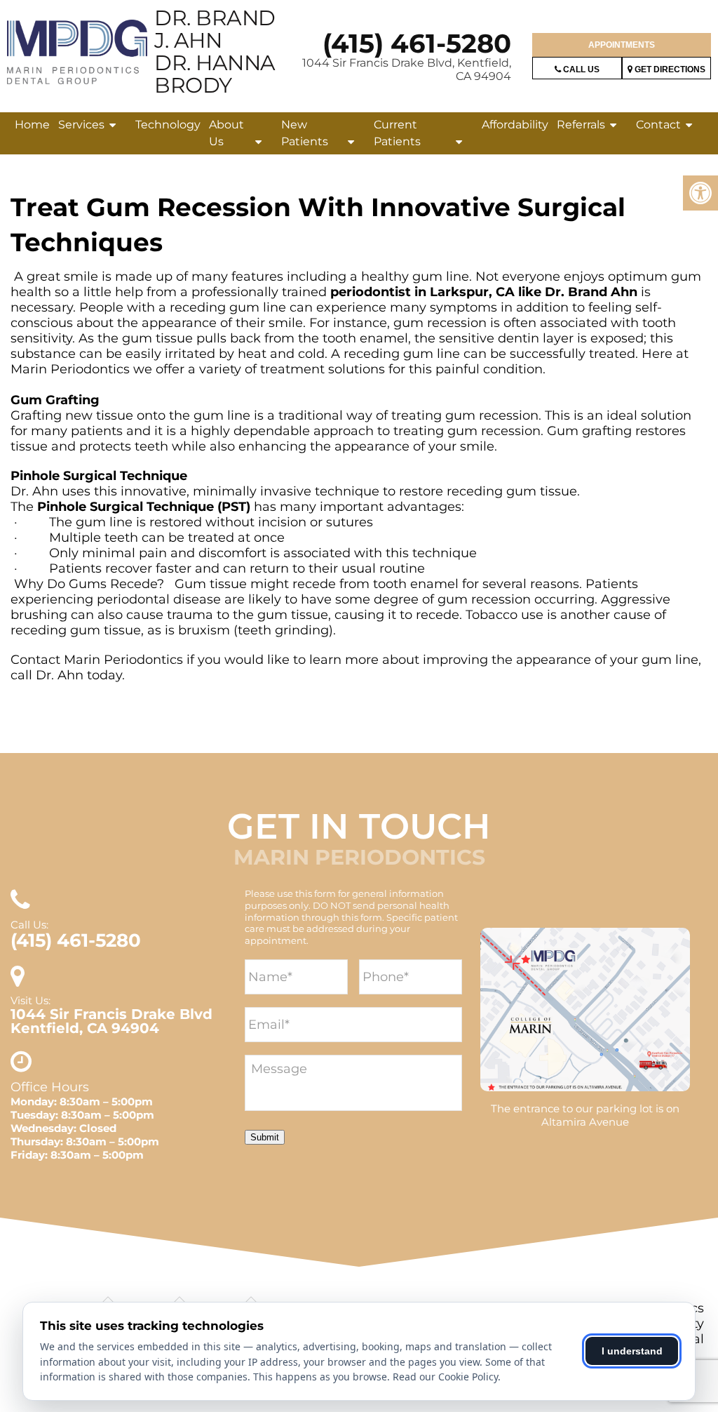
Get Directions (668, 69)
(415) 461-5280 (417, 43)
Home (32, 124)
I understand (632, 1351)
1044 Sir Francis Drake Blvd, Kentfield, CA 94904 (406, 69)
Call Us (580, 69)
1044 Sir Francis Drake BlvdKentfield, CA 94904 (111, 1021)
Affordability (515, 124)
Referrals (581, 124)
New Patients (304, 133)
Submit (264, 1137)
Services (81, 124)
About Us (226, 133)
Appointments (621, 45)
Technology (168, 124)
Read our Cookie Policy (445, 1376)
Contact (658, 124)
